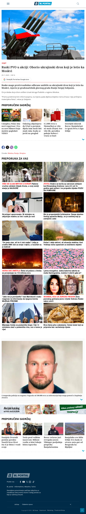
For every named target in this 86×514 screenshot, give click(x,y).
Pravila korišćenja (60, 510)
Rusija (16, 153)
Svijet (4, 63)
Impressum (42, 510)
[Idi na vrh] (82, 510)
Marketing (50, 510)
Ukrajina (22, 153)
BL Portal (35, 510)
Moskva (10, 153)
